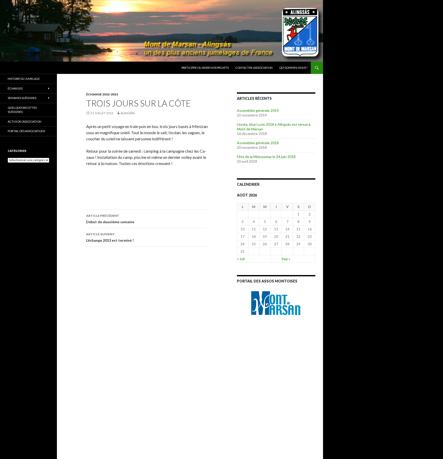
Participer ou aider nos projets (205, 67)
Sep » (286, 259)
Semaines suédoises (22, 98)
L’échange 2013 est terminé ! (110, 237)
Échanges (15, 88)
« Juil (241, 259)
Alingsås (127, 113)
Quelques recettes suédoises (22, 110)
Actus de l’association (24, 121)
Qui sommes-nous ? (293, 67)
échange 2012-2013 (102, 94)
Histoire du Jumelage (24, 78)
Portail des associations (26, 131)
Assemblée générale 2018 (258, 143)
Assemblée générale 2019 (258, 110)
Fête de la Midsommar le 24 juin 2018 (266, 156)
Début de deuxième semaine (110, 219)
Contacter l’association (254, 67)
